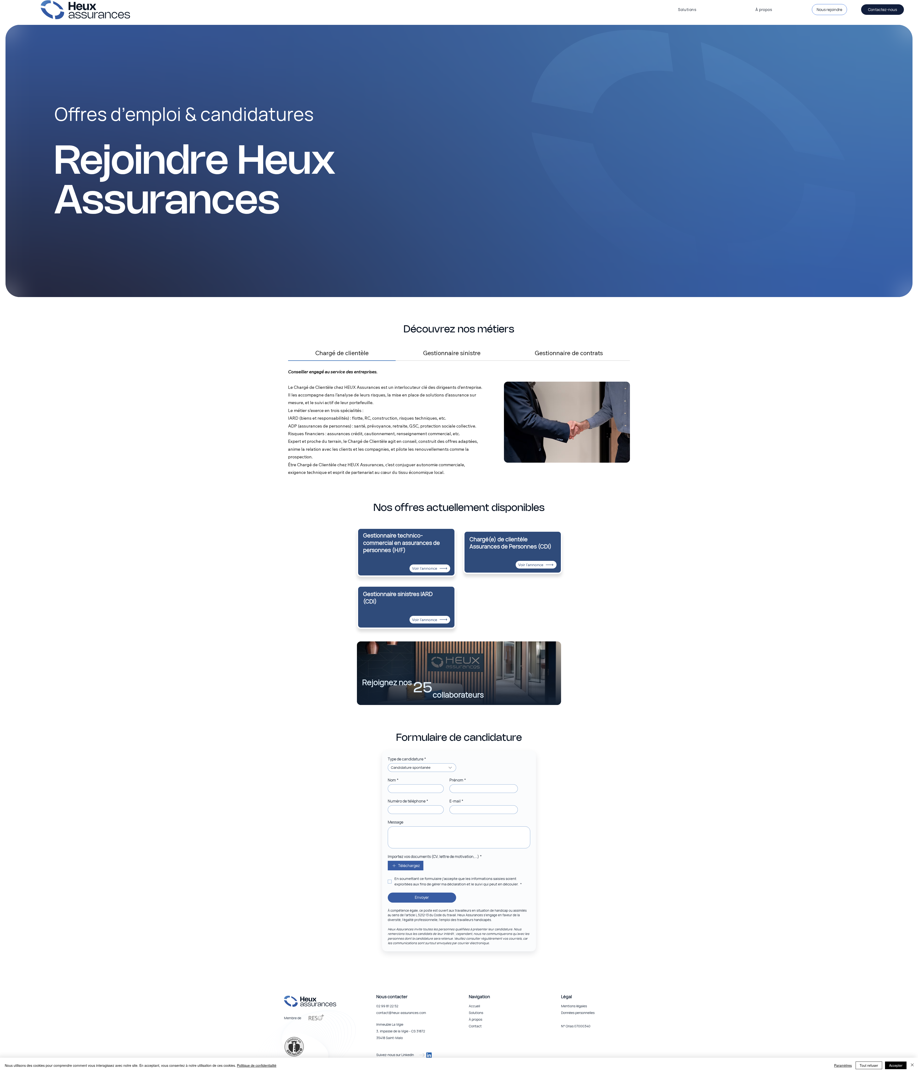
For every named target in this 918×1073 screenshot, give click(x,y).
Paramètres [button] (843, 1065)
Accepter (895, 1065)
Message (395, 822)
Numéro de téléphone (408, 801)
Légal (566, 996)
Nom (393, 780)
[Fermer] (912, 1065)
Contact (475, 1026)
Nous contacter (391, 996)
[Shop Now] (406, 548)
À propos (475, 1019)
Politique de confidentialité (256, 1065)
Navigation (479, 996)
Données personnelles (578, 1012)
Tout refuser (869, 1065)
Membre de (292, 1018)
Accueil (474, 1006)
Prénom (457, 780)
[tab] (342, 353)
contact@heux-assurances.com (401, 1012)
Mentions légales (574, 1006)
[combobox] (422, 767)
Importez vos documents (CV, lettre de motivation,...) (435, 856)
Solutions (476, 1012)
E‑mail (456, 801)
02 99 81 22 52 (387, 1006)
